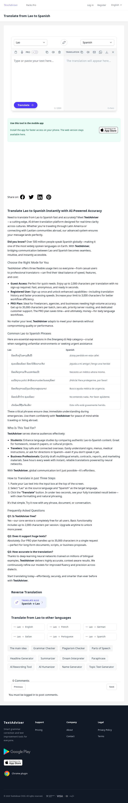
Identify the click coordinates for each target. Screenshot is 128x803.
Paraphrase (98, 658)
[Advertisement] (64, 165)
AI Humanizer (47, 667)
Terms (101, 736)
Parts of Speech (101, 648)
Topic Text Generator (101, 667)
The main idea (18, 648)
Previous (18, 686)
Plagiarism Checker (73, 648)
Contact (70, 736)
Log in (90, 5)
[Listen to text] (53, 52)
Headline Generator (22, 658)
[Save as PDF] (106, 52)
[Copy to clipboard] (46, 52)
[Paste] (15, 52)
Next (111, 686)
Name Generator (72, 667)
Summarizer (48, 658)
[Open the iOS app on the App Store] (108, 130)
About (69, 729)
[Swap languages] (64, 42)
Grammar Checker (44, 648)
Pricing (38, 729)
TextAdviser (14, 722)
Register (101, 5)
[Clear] (59, 52)
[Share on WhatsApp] (100, 52)
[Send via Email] (94, 52)
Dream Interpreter (73, 658)
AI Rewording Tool (21, 667)
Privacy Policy (105, 729)
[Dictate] (22, 52)
